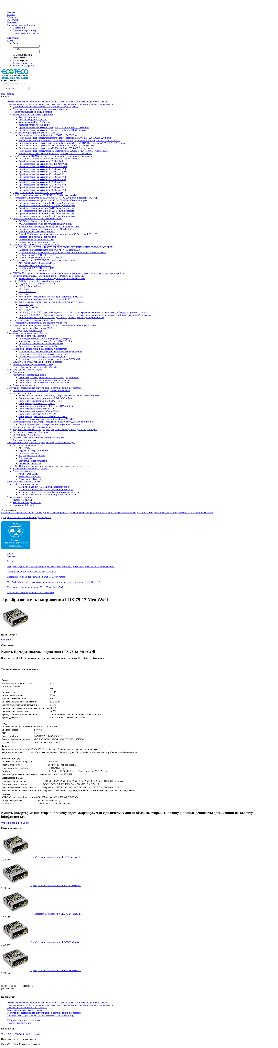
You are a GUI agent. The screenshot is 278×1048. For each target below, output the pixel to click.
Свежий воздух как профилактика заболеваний (177, 512)
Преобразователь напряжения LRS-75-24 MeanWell (56, 914)
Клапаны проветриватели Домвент (30, 468)
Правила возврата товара (25, 30)
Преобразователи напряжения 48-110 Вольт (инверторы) (46, 213)
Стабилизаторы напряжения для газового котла (42, 257)
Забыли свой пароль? (23, 65)
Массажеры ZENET (22, 500)
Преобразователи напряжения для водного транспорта (40, 323)
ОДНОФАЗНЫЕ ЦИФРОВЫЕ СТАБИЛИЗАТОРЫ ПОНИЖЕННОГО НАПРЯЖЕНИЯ (62, 252)
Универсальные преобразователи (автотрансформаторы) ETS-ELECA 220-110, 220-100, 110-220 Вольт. (69, 140)
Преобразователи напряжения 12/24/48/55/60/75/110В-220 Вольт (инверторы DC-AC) (55, 197)
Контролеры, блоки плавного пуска (24, 369)
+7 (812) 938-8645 (15, 1034)
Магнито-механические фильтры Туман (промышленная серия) (50, 492)
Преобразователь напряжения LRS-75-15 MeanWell (56, 885)
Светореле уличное (22, 393)
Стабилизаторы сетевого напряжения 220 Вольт (36, 244)
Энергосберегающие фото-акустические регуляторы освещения (50, 424)
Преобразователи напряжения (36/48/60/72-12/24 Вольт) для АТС (45, 195)
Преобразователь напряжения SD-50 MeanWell (42, 187)
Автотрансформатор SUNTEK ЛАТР (37, 263)
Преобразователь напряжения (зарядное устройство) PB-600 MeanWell (53, 130)
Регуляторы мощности (24, 385)
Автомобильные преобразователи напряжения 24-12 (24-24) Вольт (45, 106)
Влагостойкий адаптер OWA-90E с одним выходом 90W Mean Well (52, 278)
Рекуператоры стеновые (25, 471)
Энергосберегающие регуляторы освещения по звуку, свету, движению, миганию (53, 421)
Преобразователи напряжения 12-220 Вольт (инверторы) (47, 205)
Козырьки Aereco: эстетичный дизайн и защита (129, 512)
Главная (11, 12)
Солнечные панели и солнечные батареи (27, 333)
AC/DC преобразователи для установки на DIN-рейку (45, 224)
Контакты (12, 22)
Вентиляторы (25, 458)
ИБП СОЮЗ (25, 309)
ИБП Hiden (24, 289)
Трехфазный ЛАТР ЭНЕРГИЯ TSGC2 (37, 270)
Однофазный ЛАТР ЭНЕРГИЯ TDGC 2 (38, 268)
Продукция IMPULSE (23, 505)
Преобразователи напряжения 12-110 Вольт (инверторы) (46, 203)
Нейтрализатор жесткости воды (28, 484)
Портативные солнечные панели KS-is (38, 346)
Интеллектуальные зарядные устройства (33, 320)
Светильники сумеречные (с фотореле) (32, 432)
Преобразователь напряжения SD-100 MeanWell (42, 169)
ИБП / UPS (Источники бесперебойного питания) (37, 281)
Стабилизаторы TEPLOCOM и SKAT (37, 255)
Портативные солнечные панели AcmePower (41, 343)
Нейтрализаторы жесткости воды (23, 481)
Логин (16, 43)
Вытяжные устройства (30, 463)
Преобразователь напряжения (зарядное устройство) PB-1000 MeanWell (54, 127)
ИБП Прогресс (26, 304)
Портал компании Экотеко (26, 33)
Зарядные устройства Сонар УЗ (34, 125)
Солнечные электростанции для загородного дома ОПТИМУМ (50, 359)
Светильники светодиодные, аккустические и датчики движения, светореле (44, 388)
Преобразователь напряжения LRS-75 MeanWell (30, 592)
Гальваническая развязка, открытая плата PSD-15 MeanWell (48, 158)
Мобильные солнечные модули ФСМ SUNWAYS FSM (46, 341)
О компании (19, 27)
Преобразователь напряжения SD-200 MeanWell (42, 179)
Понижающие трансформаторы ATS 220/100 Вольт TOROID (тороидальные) (57, 145)
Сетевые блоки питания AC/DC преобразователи (37, 218)
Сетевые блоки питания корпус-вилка (37, 237)
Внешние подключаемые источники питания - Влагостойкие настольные (49, 276)
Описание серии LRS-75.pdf (15, 823)
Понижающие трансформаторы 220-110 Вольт (35, 132)
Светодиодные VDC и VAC (26, 434)
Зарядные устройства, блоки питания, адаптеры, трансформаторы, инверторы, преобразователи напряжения (61, 104)
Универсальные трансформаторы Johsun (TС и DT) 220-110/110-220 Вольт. (55, 153)
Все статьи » (207, 512)
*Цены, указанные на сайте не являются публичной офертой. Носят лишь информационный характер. (58, 101)
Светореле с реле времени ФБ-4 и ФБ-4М (39, 411)
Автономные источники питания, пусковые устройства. (40, 109)
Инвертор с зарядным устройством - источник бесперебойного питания (48, 302)
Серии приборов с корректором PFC (37, 231)
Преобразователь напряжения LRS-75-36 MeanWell (56, 942)
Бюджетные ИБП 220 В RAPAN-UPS (37, 283)
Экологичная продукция (19, 497)
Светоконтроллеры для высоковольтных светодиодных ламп (49, 377)
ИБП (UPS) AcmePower (30, 286)
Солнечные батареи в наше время (17, 512)
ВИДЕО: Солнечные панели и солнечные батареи (37, 362)
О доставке (12, 20)
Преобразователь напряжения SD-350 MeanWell (42, 184)
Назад (10, 553)
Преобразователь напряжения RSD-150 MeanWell (43, 164)
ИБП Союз (24, 294)
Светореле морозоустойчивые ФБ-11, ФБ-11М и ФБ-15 (46, 406)
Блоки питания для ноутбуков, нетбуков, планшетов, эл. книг (49, 226)
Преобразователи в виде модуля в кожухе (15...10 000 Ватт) (48, 229)
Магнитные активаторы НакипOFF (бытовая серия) (44, 487)
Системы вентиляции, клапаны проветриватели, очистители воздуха (41, 442)
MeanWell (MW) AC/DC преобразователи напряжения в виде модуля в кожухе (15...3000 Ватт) (53, 582)
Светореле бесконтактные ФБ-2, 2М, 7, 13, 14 (41, 401)
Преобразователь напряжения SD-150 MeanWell (42, 177)
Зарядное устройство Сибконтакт (35, 122)
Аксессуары (24, 448)
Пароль (16, 49)
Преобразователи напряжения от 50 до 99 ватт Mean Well (35, 587)
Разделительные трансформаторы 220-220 (33, 328)
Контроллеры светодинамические (29, 375)
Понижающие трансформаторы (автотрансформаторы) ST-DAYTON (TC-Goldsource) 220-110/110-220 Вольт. (72, 143)
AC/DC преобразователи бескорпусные (38, 221)
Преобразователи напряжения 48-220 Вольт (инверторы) (47, 216)
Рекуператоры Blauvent (30, 479)
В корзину (6, 639)
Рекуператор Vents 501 (30, 476)
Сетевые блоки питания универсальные (38, 242)
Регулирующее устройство (32, 455)
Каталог (11, 14)
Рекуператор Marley (28, 474)
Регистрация (13, 38)
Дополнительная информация (22, 25)
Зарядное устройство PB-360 (33, 119)
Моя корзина (7, 94)
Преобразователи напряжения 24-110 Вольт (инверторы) (46, 208)
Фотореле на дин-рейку (24, 440)
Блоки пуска (19, 372)
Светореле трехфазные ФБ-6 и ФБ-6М (37, 414)
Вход (10, 40)
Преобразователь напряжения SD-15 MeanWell (42, 174)
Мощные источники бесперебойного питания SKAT (45, 299)
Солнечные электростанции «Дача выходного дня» (44, 354)
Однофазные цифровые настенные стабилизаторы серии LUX (49, 250)
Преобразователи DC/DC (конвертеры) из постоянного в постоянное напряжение (53, 156)
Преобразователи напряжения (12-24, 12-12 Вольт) (38, 192)
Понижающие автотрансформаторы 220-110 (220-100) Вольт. (49, 135)
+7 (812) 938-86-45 (10, 80)
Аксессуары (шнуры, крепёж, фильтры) (32, 112)
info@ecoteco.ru (32, 1034)
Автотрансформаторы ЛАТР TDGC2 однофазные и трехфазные (44, 260)
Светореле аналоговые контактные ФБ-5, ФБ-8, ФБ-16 (45, 398)
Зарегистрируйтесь (22, 63)
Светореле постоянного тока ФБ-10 (36, 408)
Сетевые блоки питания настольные (36, 239)
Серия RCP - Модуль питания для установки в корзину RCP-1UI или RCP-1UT (58, 234)
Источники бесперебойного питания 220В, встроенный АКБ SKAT (52, 296)
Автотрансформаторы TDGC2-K (35, 265)
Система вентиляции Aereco (27, 445)
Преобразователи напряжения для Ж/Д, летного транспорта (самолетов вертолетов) (54, 325)
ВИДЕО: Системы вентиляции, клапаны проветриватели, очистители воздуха (51, 466)
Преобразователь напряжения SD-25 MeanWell (42, 182)
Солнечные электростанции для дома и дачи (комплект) (40, 349)
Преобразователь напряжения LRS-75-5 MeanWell (55, 857)
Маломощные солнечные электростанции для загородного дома (50, 351)
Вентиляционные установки (33, 461)
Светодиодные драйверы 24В (27, 330)
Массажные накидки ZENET (27, 502)
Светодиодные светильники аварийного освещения (38, 437)
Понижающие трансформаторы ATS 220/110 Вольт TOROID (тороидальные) (56, 148)
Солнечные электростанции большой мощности (42, 356)
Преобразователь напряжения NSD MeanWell (41, 161)
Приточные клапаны (29, 453)
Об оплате (12, 17)
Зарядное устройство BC (31, 117)
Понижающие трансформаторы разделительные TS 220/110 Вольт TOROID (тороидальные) (64, 151)
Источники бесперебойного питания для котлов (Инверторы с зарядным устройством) (61, 317)
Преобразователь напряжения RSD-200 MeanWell (43, 166)
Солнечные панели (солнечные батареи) (33, 364)
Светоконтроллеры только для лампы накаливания (44, 382)
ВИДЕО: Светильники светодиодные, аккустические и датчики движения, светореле (55, 429)
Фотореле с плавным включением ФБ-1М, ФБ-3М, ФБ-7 (46, 419)
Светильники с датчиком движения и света (34, 427)
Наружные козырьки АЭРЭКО (34, 450)
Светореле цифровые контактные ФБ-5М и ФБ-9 (43, 416)
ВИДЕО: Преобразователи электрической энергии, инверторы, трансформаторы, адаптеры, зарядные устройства (69, 273)
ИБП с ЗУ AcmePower (29, 307)
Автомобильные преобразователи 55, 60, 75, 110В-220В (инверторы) (53, 200)
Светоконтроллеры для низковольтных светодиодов (44, 380)
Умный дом (40, 512)
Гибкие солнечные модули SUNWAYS (38, 367)
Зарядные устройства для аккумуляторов (33, 114)
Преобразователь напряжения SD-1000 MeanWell (43, 171)
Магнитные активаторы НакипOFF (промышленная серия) (48, 494)
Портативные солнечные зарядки (29, 336)
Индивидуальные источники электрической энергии (45, 338)
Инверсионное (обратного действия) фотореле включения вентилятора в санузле (59, 395)
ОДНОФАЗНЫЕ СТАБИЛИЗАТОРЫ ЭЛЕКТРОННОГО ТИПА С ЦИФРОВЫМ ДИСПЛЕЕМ (66, 247)
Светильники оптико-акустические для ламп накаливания (41, 390)
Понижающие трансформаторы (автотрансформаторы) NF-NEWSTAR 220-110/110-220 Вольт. (65, 138)
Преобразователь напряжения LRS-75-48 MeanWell (56, 970)
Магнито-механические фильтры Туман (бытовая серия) (46, 489)
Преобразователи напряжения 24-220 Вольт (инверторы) (47, 211)
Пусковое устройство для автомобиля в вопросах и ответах (76, 512)
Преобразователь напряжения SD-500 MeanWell (42, 190)
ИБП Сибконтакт (27, 291)
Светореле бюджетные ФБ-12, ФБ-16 (37, 403)
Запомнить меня (24, 55)
